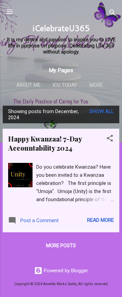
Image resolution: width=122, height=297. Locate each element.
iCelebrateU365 (61, 28)
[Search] (112, 13)
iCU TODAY (65, 85)
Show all (101, 111)
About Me (28, 85)
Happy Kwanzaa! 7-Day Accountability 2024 (45, 143)
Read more (100, 220)
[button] (110, 139)
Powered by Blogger (65, 271)
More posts (61, 245)
